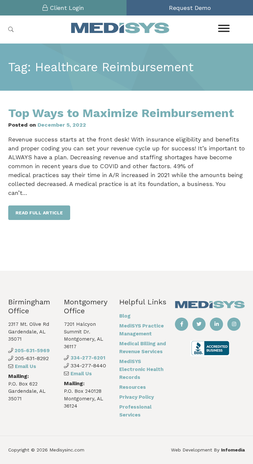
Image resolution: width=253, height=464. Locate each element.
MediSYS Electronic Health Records (141, 369)
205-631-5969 (31, 351)
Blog (124, 316)
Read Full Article (39, 212)
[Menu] (224, 28)
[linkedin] (216, 324)
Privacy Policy (136, 397)
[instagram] (233, 324)
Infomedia (233, 449)
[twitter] (199, 324)
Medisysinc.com (66, 449)
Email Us (25, 366)
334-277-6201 (87, 358)
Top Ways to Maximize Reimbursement (121, 113)
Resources (132, 387)
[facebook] (181, 324)
